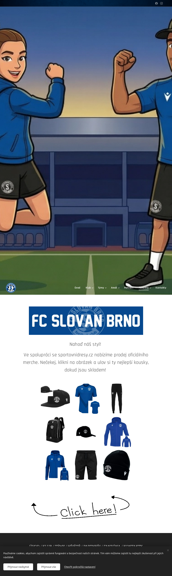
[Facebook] (156, 3)
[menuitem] (78, 288)
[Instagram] (161, 3)
